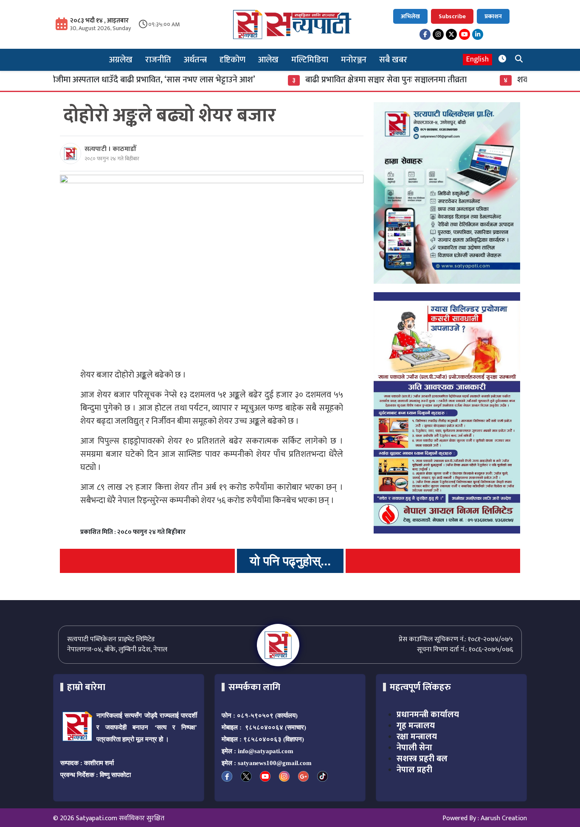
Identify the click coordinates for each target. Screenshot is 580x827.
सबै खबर (393, 60)
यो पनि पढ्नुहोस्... (290, 561)
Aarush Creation (504, 818)
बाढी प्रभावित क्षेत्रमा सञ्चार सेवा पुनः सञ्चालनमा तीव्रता (363, 80)
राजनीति (158, 60)
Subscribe (452, 16)
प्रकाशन (493, 16)
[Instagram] (438, 34)
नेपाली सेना (414, 747)
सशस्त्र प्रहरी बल (422, 759)
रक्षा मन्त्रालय (417, 736)
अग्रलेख (120, 60)
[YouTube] (464, 34)
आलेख (268, 60)
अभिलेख (410, 16)
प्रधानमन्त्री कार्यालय (428, 714)
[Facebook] (425, 34)
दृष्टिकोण (232, 60)
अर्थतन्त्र (195, 60)
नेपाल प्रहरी (414, 770)
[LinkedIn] (477, 34)
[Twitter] (451, 34)
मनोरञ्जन (353, 60)
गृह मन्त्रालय (416, 725)
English (477, 59)
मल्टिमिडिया (309, 60)
